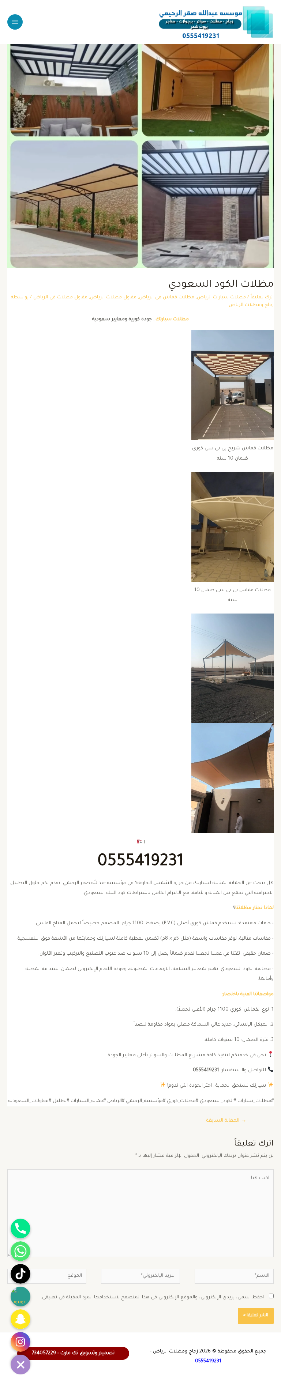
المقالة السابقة (226, 1121)
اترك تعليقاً (262, 297)
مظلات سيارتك (172, 319)
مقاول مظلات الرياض (113, 297)
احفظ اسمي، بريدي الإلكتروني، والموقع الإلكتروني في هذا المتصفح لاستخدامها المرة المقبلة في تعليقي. (152, 1297)
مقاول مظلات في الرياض (60, 297)
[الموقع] (46, 1278)
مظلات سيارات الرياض (221, 297)
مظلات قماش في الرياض (166, 297)
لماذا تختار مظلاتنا (254, 908)
